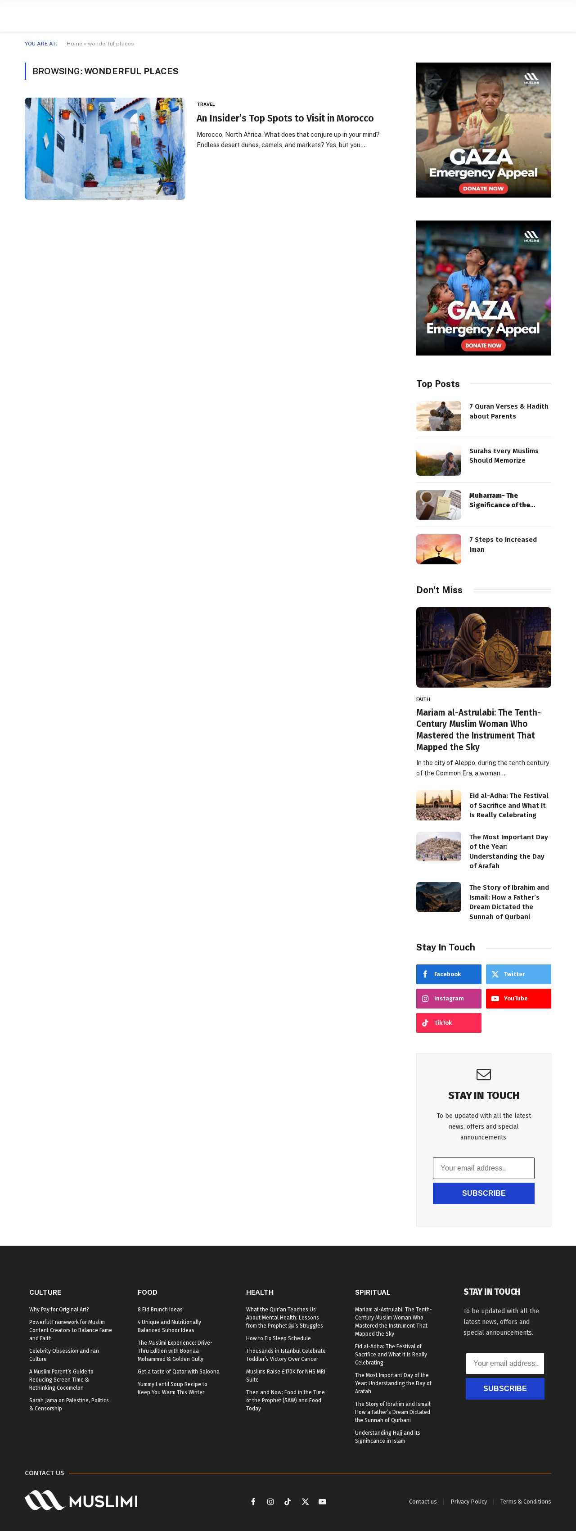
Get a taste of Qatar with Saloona (179, 1372)
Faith (423, 699)
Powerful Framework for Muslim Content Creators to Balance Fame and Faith (70, 1330)
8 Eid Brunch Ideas (160, 1309)
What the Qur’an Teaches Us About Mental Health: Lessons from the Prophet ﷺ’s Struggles (284, 1317)
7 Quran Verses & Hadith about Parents (509, 411)
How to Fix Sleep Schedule (278, 1338)
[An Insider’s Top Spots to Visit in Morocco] (105, 149)
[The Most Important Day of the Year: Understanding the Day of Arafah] (438, 847)
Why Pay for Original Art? (59, 1309)
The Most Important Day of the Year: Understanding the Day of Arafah (508, 851)
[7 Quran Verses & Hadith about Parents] (438, 416)
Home (74, 44)
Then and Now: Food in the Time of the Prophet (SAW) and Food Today (285, 1400)
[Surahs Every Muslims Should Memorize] (438, 461)
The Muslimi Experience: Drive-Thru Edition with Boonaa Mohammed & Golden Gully (175, 1351)
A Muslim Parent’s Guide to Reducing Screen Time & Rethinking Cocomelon (61, 1380)
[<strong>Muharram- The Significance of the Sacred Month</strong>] (438, 505)
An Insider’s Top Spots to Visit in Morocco (285, 118)
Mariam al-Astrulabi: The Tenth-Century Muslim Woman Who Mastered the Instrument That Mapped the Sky (478, 729)
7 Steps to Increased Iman (503, 544)
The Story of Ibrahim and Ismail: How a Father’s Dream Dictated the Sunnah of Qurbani (509, 901)
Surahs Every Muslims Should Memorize (504, 455)
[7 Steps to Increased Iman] (438, 549)
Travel (206, 104)
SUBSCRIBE (484, 1193)
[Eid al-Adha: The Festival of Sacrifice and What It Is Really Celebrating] (438, 805)
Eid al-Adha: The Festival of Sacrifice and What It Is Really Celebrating (509, 805)
